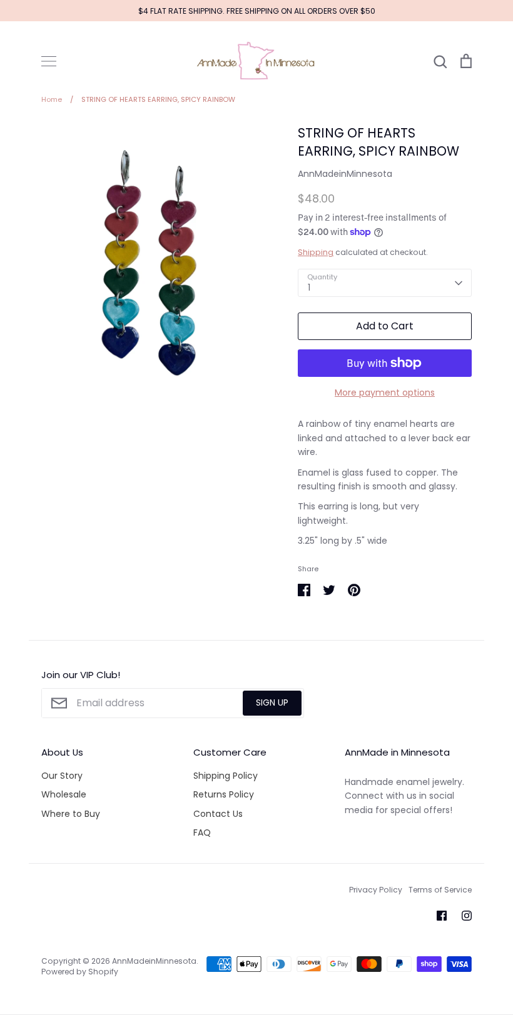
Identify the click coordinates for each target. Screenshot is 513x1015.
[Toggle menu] (49, 61)
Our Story (62, 775)
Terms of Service (440, 889)
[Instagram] (466, 915)
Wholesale (63, 794)
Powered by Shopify (79, 971)
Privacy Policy (375, 889)
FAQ (202, 832)
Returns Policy (223, 794)
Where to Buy (70, 814)
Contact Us (218, 814)
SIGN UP (272, 702)
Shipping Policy (225, 775)
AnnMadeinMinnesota (345, 174)
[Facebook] (441, 915)
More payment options (385, 392)
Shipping (315, 252)
